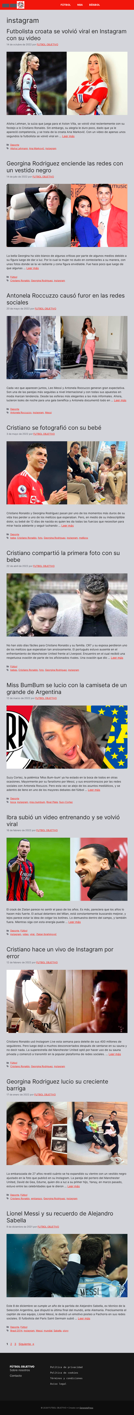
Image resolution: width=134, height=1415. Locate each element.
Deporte (14, 144)
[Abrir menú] (5, 5)
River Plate (52, 802)
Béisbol (94, 4)
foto (40, 537)
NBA (80, 4)
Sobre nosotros (20, 1370)
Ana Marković (36, 148)
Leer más (68, 136)
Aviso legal (58, 1383)
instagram (50, 148)
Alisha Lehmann (19, 148)
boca (13, 802)
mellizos (83, 537)
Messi (48, 412)
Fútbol (66, 4)
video (26, 934)
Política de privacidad (66, 1367)
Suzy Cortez (66, 802)
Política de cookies (64, 1372)
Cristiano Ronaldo (20, 280)
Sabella (57, 1330)
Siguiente (26, 1344)
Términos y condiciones (66, 1378)
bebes (13, 670)
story (65, 1330)
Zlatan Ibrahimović (46, 934)
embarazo (36, 1198)
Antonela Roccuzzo (21, 412)
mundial (48, 1330)
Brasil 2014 (16, 1330)
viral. (32, 934)
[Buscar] (13, 5)
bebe (13, 537)
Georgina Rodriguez (42, 280)
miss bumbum (37, 802)
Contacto (16, 1375)
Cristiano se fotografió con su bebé (54, 427)
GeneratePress (86, 1408)
